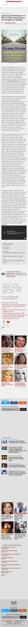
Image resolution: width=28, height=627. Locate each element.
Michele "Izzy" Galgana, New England (10, 564)
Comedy (18, 291)
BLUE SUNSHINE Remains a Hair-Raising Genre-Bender (17, 466)
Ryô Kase (5, 291)
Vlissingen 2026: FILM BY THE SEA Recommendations (17, 441)
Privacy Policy (9, 621)
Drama (4, 293)
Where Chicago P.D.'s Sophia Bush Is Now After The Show (7, 518)
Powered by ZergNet (23, 387)
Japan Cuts (16, 284)
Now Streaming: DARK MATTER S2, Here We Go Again (16, 459)
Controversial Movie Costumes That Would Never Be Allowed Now (20, 384)
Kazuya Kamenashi (8, 289)
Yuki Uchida (18, 289)
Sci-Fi (10, 293)
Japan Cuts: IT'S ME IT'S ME (9, 299)
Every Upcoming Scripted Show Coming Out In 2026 (7, 367)
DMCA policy (11, 276)
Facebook (14, 610)
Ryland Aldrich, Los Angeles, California (11, 568)
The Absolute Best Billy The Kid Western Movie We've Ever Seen (7, 537)
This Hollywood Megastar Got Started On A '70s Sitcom (20, 350)
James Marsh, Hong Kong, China (9, 561)
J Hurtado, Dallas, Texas (7, 557)
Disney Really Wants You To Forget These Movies (19, 518)
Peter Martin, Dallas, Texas (8, 547)
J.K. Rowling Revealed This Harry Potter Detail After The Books (20, 367)
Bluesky (6, 610)
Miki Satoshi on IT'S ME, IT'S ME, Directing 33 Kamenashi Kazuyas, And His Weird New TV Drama (14, 306)
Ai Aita (12, 291)
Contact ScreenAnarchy (20, 620)
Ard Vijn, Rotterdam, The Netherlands (10, 554)
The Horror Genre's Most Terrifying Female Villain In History (7, 350)
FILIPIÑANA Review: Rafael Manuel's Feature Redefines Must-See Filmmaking (17, 473)
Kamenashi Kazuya (8, 286)
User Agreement (18, 621)
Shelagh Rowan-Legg (6, 571)
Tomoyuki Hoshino (17, 287)
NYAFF (17, 286)
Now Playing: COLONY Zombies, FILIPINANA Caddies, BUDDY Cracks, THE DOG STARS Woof (17, 450)
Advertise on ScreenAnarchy (14, 623)
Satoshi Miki (6, 287)
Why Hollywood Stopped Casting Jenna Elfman (7, 384)
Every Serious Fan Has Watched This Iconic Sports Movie (20, 537)
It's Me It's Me (6, 284)
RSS (23, 610)
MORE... (3, 575)
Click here (13, 275)
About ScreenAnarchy (7, 620)
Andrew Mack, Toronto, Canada (9, 550)
